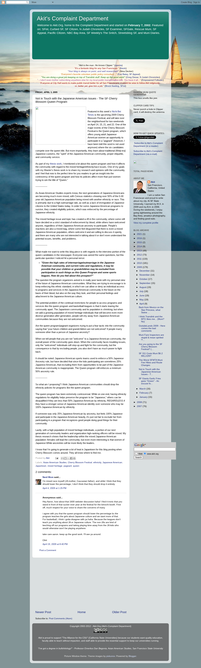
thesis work (56, 163)
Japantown (40, 466)
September (145, 283)
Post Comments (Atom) (60, 618)
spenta (118, 65)
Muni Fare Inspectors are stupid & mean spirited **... (151, 337)
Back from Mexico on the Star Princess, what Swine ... (151, 310)
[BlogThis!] (65, 458)
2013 (140, 251)
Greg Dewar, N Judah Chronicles (143, 77)
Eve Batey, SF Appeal (128, 74)
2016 (140, 238)
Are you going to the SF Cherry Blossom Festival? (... (150, 346)
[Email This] (62, 458)
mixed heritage (55, 466)
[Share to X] (68, 458)
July (141, 291)
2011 (139, 259)
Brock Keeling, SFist (115, 86)
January (143, 397)
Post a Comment (47, 550)
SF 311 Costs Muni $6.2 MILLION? (151, 354)
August (143, 287)
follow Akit (144, 83)
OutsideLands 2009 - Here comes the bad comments (152, 328)
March (142, 389)
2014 (140, 246)
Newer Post (43, 612)
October (143, 279)
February (144, 393)
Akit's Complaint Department (72, 18)
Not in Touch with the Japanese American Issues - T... (150, 371)
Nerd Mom (48, 477)
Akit (153, 182)
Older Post (119, 612)
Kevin (123, 68)
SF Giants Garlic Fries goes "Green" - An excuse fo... (150, 381)
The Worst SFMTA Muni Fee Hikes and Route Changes (151, 362)
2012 (140, 255)
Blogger (132, 656)
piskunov (110, 656)
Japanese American (112, 462)
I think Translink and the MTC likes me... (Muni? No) (151, 319)
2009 (140, 267)
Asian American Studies (55, 462)
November (144, 275)
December (144, 271)
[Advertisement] (80, 584)
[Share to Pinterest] (74, 458)
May (141, 299)
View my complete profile (145, 223)
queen (76, 466)
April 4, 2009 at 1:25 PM (54, 488)
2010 (140, 263)
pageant (68, 466)
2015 (140, 242)
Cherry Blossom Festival (80, 462)
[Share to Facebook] (71, 458)
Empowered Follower (152, 80)
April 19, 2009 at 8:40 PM (55, 544)
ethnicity (97, 462)
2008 (140, 402)
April (141, 304)
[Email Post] (56, 458)
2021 (140, 234)
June (142, 295)
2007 (140, 406)
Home (82, 612)
